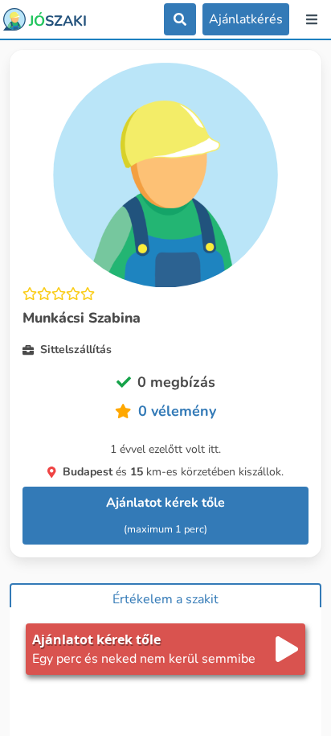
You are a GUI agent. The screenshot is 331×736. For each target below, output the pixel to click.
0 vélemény (177, 411)
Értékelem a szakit (165, 599)
